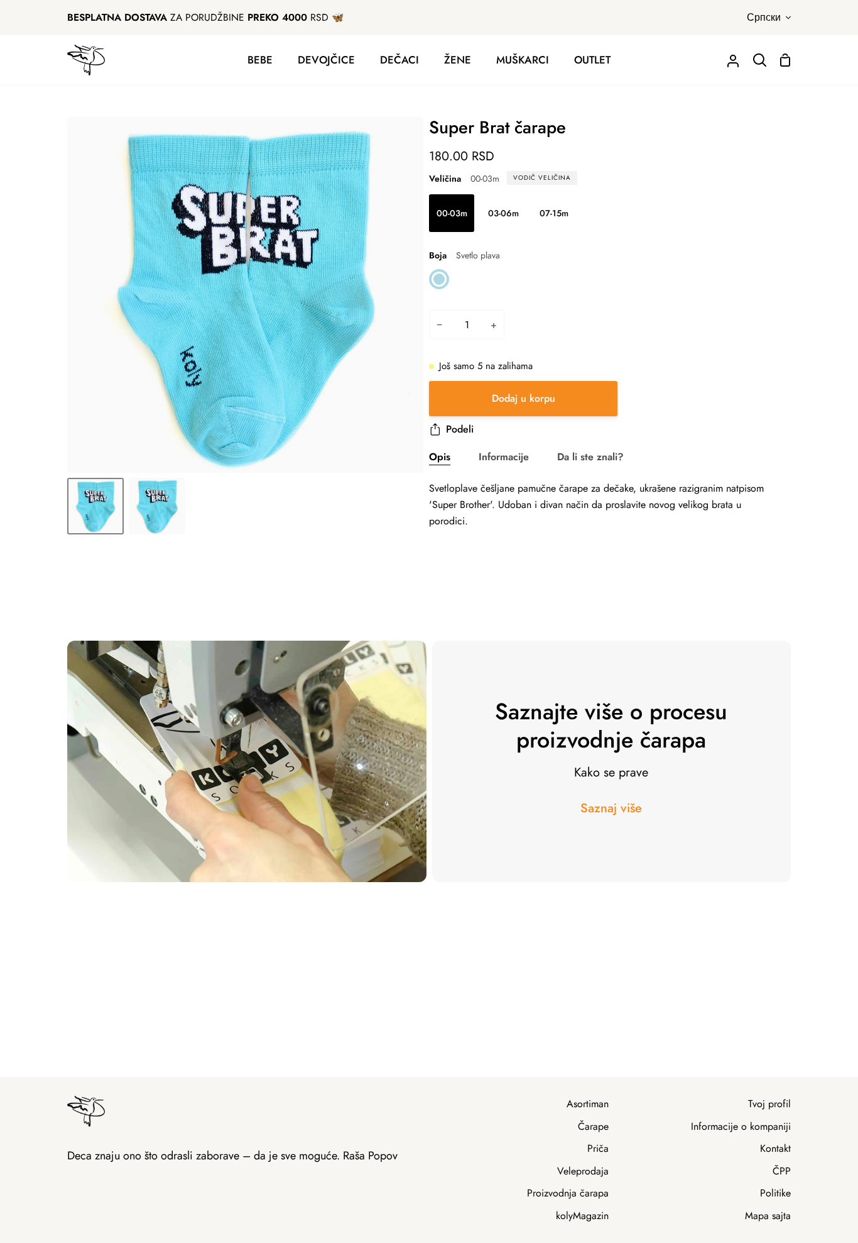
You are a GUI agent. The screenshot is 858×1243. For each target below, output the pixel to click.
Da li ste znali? (590, 457)
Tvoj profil (769, 1104)
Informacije (504, 457)
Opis (439, 457)
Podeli (460, 429)
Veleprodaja (583, 1171)
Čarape (593, 1126)
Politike (775, 1193)
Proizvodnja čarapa (568, 1193)
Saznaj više (611, 808)
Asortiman (588, 1104)
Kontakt (775, 1148)
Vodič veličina (542, 177)
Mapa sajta (768, 1215)
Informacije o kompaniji (741, 1126)
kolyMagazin (582, 1215)
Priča (598, 1148)
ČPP (782, 1171)
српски (764, 17)
